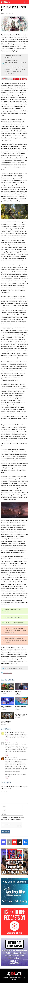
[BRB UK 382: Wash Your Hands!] (7, 701)
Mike (6, 742)
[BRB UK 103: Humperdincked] (21, 686)
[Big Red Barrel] (5, 3)
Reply (6, 739)
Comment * (4, 792)
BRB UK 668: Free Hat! (6, 691)
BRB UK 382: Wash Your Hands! (6, 707)
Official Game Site (7, 673)
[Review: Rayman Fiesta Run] (21, 701)
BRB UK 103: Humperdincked (19, 692)
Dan (3, 13)
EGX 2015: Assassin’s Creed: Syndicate (6, 722)
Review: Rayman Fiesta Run (20, 707)
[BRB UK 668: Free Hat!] (7, 686)
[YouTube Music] (14, 935)
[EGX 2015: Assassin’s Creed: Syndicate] (7, 715)
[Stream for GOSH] (14, 965)
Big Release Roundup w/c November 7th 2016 (21, 715)
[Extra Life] (14, 905)
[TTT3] (14, 874)
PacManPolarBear (9, 732)
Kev (6, 757)
